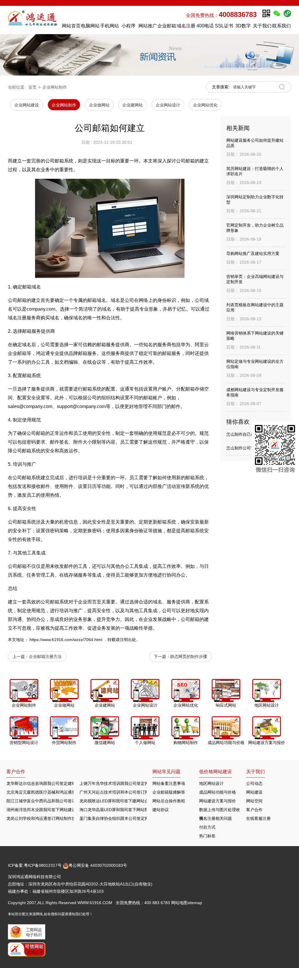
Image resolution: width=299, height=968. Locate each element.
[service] (275, 449)
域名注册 (186, 25)
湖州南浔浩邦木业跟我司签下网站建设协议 (45, 809)
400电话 (205, 25)
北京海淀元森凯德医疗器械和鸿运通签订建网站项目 (53, 792)
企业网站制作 (54, 87)
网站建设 (254, 792)
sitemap (194, 902)
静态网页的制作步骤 (188, 656)
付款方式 (207, 827)
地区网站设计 (211, 783)
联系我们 (281, 25)
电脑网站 (90, 25)
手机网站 (109, 25)
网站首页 (71, 25)
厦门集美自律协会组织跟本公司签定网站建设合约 (124, 818)
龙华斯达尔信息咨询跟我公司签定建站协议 (45, 783)
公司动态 (254, 783)
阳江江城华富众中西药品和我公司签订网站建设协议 (53, 801)
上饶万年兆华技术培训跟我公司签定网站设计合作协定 (128, 783)
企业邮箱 (166, 25)
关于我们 (262, 25)
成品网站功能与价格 (217, 792)
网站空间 (254, 801)
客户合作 (254, 809)
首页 (32, 87)
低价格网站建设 (215, 771)
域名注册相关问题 (215, 818)
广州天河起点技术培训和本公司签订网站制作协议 (124, 792)
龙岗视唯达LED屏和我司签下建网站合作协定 (120, 801)
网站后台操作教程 (168, 801)
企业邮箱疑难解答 (168, 792)
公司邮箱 (17, 300)
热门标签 (207, 836)
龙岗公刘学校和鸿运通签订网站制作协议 (43, 818)
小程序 (128, 25)
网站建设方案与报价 (217, 801)
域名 (36, 286)
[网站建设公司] (33, 20)
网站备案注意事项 (168, 783)
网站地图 (179, 902)
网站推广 (147, 25)
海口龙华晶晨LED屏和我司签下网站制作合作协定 (124, 809)
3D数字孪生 (243, 27)
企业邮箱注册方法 (45, 656)
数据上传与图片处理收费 (219, 810)
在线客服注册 (258, 818)
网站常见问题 (166, 771)
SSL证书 (224, 25)
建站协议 (160, 809)
